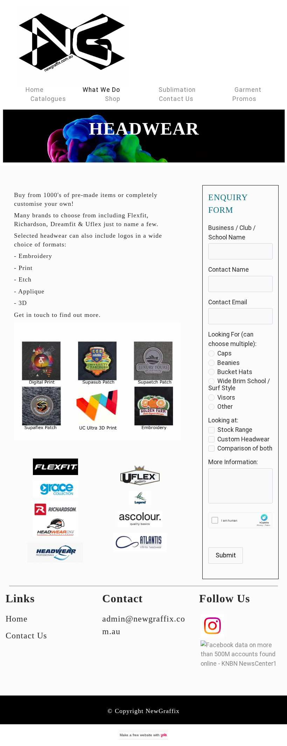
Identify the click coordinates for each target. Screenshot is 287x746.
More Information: (233, 462)
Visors (226, 397)
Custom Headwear (243, 439)
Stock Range (234, 429)
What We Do (101, 89)
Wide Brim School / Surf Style (239, 385)
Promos (244, 98)
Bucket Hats (234, 371)
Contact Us (176, 98)
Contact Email (227, 302)
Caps (224, 353)
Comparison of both (244, 448)
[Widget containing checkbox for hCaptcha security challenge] (240, 520)
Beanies (228, 362)
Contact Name (228, 269)
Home (35, 89)
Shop (112, 98)
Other (225, 406)
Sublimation (177, 89)
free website (142, 735)
